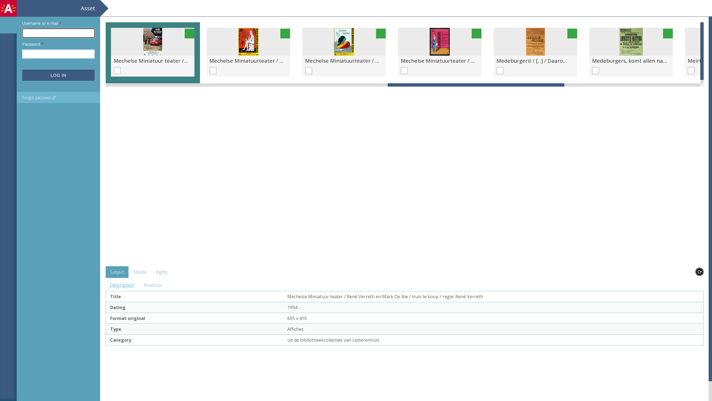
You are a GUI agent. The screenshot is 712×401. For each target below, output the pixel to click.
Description (122, 285)
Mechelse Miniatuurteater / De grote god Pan (266, 60)
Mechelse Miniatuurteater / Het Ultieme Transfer (367, 60)
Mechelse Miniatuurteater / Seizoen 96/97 (453, 60)
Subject (117, 272)
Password (32, 44)
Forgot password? (39, 97)
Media (140, 272)
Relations (153, 285)
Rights (162, 272)
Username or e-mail (41, 23)
